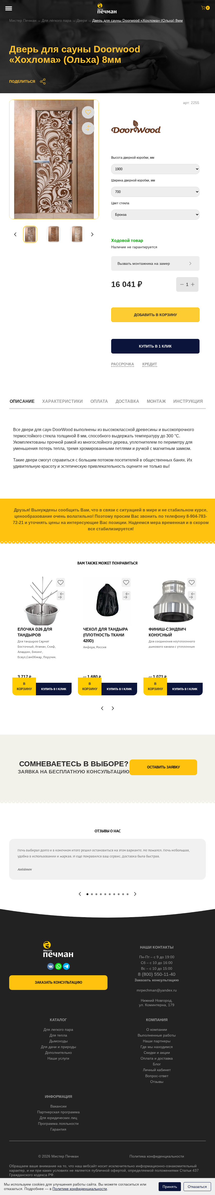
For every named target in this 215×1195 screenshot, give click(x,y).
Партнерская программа (58, 1112)
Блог (157, 1064)
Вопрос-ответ (156, 1076)
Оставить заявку (163, 767)
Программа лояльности (58, 1123)
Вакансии (58, 1106)
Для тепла (58, 1035)
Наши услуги (58, 1058)
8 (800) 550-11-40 (156, 974)
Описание (22, 401)
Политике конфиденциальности (79, 1189)
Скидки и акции (157, 1052)
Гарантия (58, 1129)
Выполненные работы (157, 1035)
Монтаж (156, 401)
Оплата (99, 401)
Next (92, 234)
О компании (156, 1029)
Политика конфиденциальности (157, 1156)
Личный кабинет (157, 1070)
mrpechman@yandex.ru (157, 990)
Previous (15, 234)
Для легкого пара (58, 1029)
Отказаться (197, 1187)
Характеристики (62, 401)
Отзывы (156, 1082)
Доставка (127, 401)
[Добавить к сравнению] (88, 128)
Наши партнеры (156, 1041)
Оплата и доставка (157, 1058)
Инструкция (188, 401)
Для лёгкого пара (56, 20)
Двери (82, 20)
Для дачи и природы (58, 1047)
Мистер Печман (22, 20)
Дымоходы (58, 1041)
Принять (170, 1187)
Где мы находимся (157, 1047)
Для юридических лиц (58, 1118)
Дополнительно (58, 1052)
